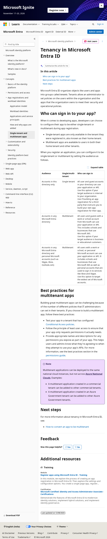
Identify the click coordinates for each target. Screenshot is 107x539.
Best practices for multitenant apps (59, 80)
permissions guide (55, 355)
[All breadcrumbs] (43, 41)
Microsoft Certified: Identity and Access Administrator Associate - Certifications (72, 492)
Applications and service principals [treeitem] (21, 118)
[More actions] (102, 41)
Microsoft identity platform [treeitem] (18, 50)
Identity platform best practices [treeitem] (18, 157)
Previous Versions (26, 533)
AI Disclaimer (8, 533)
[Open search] (93, 24)
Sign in (100, 24)
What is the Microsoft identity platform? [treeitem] (18, 62)
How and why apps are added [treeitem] (20, 126)
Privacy (64, 533)
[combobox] (19, 44)
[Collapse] (34, 39)
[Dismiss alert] (101, 5)
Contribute (52, 533)
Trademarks (23, 537)
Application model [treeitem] (18, 106)
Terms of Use (8, 537)
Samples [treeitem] (12, 74)
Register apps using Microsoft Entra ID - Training (64, 475)
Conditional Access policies (60, 324)
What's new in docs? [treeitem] (17, 69)
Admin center (95, 31)
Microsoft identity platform (60, 41)
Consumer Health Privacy (84, 533)
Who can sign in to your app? (56, 76)
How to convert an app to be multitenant (67, 426)
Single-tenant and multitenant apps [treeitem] (18, 135)
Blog (40, 533)
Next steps (48, 83)
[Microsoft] (5, 24)
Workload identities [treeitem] (19, 111)
